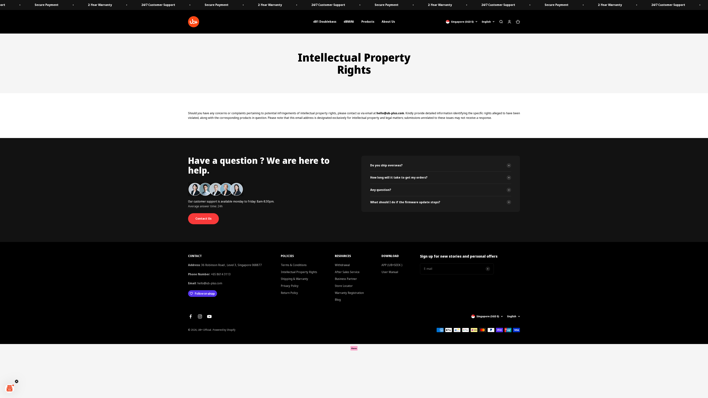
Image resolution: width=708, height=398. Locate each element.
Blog (338, 300)
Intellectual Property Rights (299, 272)
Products (367, 22)
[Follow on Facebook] (190, 316)
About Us (388, 22)
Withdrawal (342, 265)
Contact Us (203, 219)
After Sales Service (347, 272)
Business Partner (346, 279)
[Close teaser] (16, 381)
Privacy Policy (290, 286)
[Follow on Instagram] (199, 316)
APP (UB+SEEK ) (391, 265)
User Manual (389, 272)
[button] (9, 388)
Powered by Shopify (224, 329)
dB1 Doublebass (324, 22)
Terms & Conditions (294, 265)
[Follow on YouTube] (209, 316)
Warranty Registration (349, 293)
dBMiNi (349, 22)
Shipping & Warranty (294, 279)
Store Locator (344, 286)
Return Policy (289, 293)
